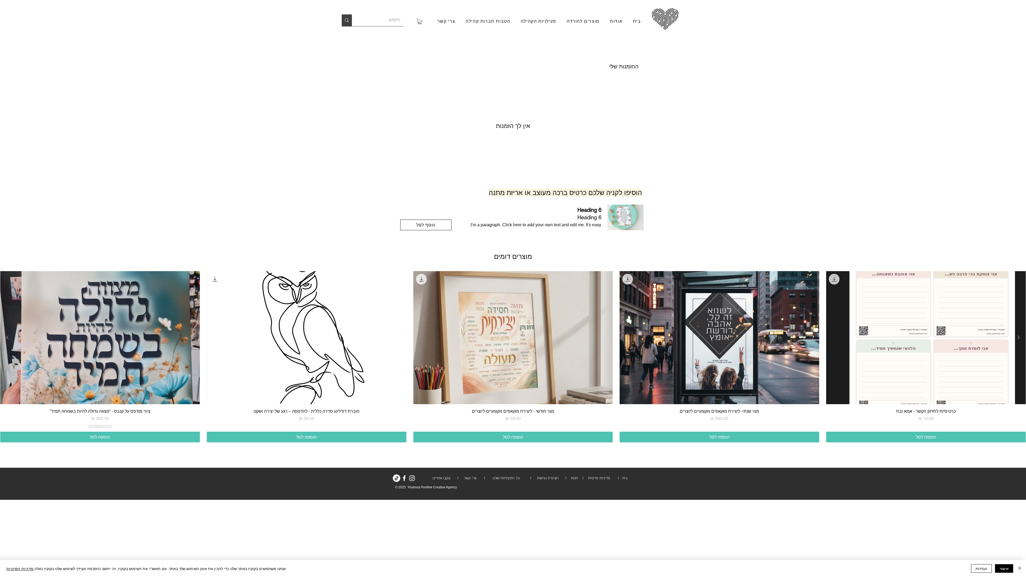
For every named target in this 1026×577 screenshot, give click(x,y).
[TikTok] (396, 478)
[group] (513, 357)
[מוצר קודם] (1018, 337)
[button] (420, 21)
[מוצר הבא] (7, 337)
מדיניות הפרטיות (19, 568)
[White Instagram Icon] (412, 478)
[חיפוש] (347, 20)
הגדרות (981, 568)
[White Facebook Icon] (404, 478)
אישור (1004, 568)
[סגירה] (1019, 568)
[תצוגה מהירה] (926, 337)
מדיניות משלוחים (100, 426)
